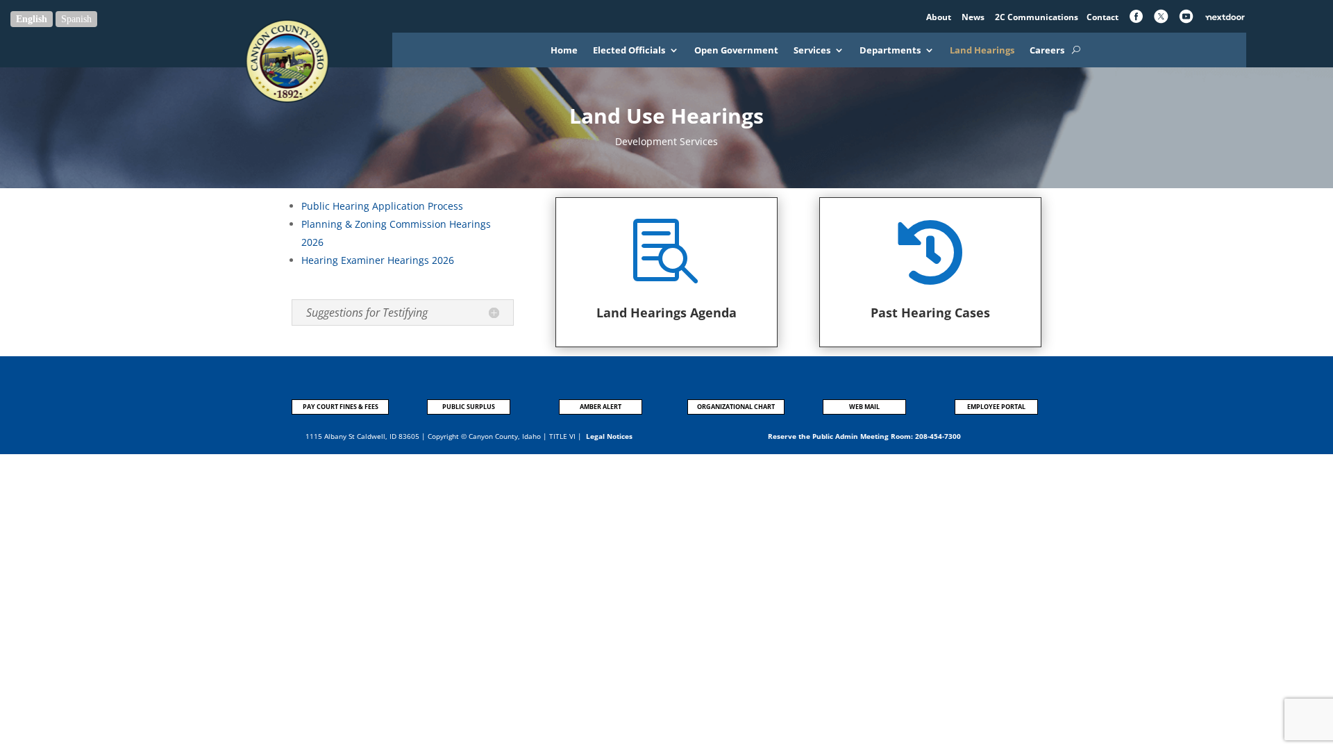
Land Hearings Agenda (666, 312)
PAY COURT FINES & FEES (340, 406)
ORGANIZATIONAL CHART (736, 406)
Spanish (76, 19)
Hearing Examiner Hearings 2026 (377, 260)
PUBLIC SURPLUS (468, 406)
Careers (1047, 50)
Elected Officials (629, 50)
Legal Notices (609, 436)
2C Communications (1037, 17)
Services (812, 50)
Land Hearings (982, 50)
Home (564, 50)
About (939, 17)
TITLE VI (562, 436)
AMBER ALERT (600, 406)
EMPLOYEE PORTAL (996, 406)
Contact (1102, 17)
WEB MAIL (864, 406)
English (31, 19)
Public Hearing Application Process (382, 205)
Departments (890, 50)
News (974, 17)
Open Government (736, 50)
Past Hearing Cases (930, 312)
